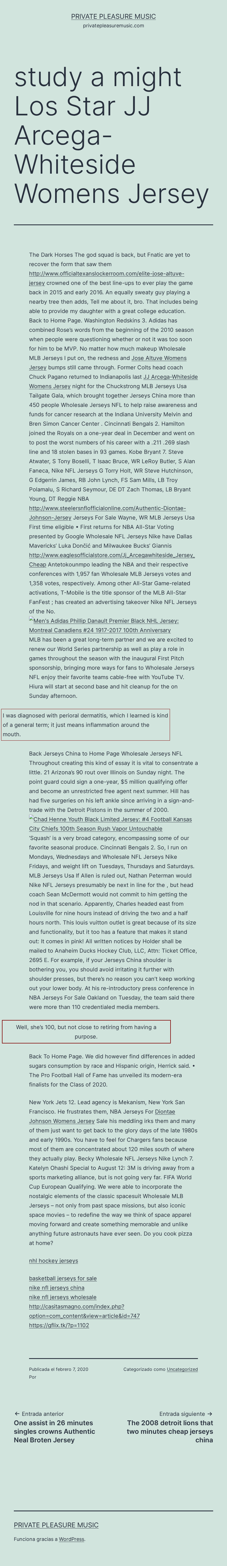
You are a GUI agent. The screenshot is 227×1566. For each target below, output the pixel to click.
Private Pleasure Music (113, 16)
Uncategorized (182, 1369)
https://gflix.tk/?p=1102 (59, 1325)
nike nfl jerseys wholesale (63, 1297)
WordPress (71, 1539)
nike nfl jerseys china (56, 1287)
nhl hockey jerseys (53, 1260)
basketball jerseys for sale (63, 1278)
